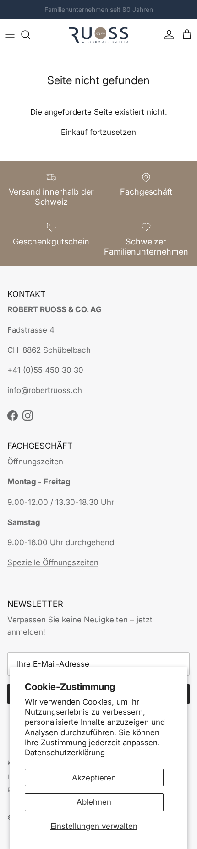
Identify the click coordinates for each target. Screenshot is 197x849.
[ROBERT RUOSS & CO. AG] (98, 35)
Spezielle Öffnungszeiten (52, 562)
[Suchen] (30, 35)
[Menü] (10, 35)
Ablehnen (94, 802)
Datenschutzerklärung (65, 752)
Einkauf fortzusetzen (98, 132)
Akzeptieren (94, 777)
